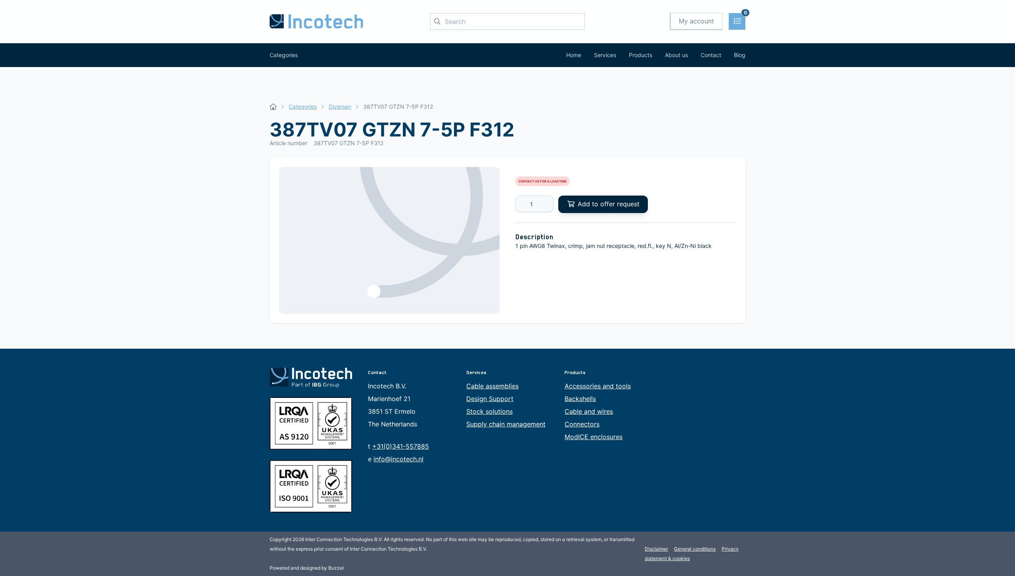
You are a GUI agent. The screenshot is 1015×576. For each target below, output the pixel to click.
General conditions (695, 549)
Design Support (489, 399)
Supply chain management (506, 424)
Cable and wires (589, 411)
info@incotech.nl (398, 459)
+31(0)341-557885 (400, 446)
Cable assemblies (492, 386)
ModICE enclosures (593, 437)
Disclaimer (656, 549)
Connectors (582, 424)
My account (696, 21)
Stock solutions (489, 411)
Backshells (580, 399)
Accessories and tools (598, 386)
